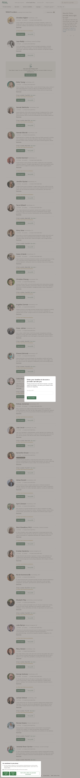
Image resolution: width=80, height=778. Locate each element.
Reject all (13, 773)
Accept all (6, 773)
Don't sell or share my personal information (28, 773)
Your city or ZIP (30, 390)
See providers (31, 397)
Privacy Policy (7, 767)
